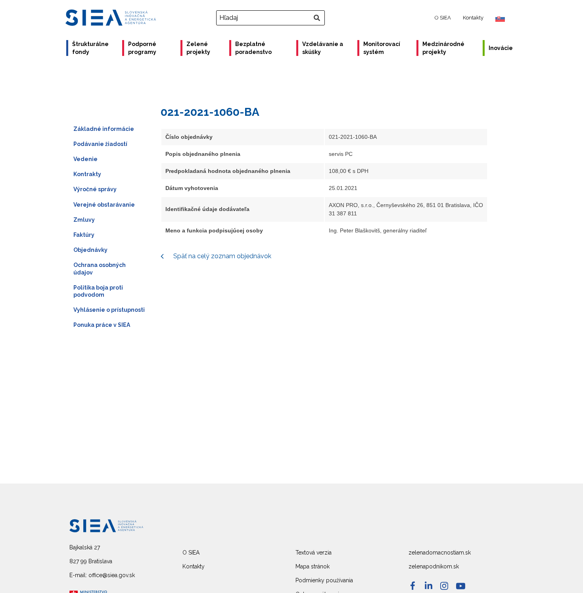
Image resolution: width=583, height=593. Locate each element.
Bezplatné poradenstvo (253, 48)
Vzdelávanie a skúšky (322, 48)
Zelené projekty (198, 48)
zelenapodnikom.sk (433, 566)
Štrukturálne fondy (90, 48)
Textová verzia (313, 552)
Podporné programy (142, 48)
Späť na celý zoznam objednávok (221, 256)
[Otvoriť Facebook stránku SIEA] (412, 585)
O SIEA (443, 18)
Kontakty (473, 18)
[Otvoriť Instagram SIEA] (444, 586)
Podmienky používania (324, 580)
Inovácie (501, 48)
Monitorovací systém (381, 48)
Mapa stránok (312, 566)
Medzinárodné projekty (443, 48)
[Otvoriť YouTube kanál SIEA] (460, 586)
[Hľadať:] (271, 17)
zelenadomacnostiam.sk (439, 552)
